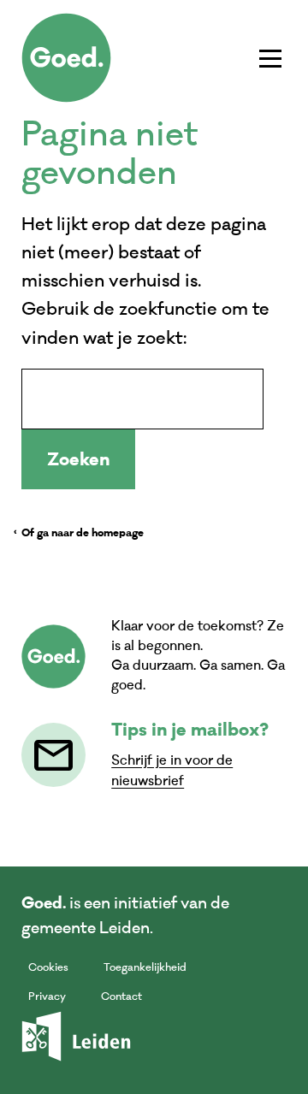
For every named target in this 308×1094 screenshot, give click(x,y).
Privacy (47, 996)
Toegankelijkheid (145, 967)
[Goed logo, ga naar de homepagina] (66, 58)
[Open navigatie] (270, 58)
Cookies (48, 967)
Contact (121, 996)
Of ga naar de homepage (82, 534)
